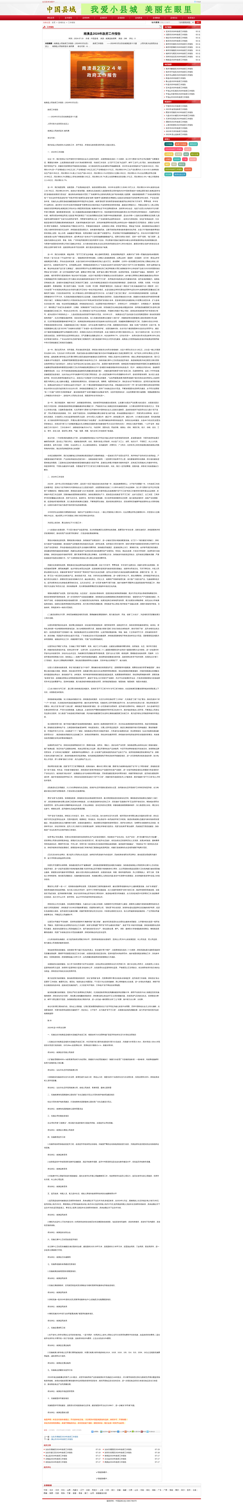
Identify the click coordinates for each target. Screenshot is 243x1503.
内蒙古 (75, 1490)
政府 (186, 154)
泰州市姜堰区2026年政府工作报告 (179, 47)
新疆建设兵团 (101, 1493)
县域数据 (156, 18)
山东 (136, 1490)
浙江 (113, 1490)
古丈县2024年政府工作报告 (115, 1459)
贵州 (188, 1490)
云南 (194, 1490)
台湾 (92, 1493)
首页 (53, 22)
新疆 (74, 1493)
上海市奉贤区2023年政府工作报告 (179, 125)
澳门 (86, 1493)
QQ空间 (105, 1432)
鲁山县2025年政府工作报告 (177, 81)
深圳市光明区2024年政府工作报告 (118, 1453)
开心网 (129, 1432)
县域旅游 (121, 18)
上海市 (168, 159)
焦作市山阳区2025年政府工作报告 (179, 75)
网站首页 (50, 18)
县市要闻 (68, 18)
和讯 (144, 1432)
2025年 (177, 159)
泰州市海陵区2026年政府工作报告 (179, 50)
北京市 (187, 149)
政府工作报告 (77, 1430)
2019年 (168, 174)
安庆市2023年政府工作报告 (177, 128)
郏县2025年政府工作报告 (176, 78)
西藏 (45, 1493)
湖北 (148, 1490)
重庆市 (181, 164)
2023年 (193, 159)
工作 (185, 159)
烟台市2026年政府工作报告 (177, 38)
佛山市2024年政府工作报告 (62, 1439)
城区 (167, 164)
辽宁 (82, 1490)
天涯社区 (152, 1432)
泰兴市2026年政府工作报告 (177, 41)
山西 (68, 1490)
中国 (45, 1490)
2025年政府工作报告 (173, 169)
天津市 (178, 154)
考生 (174, 164)
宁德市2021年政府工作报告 (177, 106)
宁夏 (68, 1493)
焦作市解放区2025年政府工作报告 (179, 69)
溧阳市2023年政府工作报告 (177, 122)
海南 (171, 1490)
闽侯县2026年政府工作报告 (177, 60)
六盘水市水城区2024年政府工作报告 (180, 115)
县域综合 (173, 18)
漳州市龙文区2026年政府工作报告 (179, 57)
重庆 (177, 1490)
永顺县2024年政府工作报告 (56, 1459)
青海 (63, 1493)
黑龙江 (94, 1490)
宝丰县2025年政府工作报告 (177, 88)
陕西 (51, 1493)
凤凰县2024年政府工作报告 (115, 1462)
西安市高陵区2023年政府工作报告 (179, 112)
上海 (101, 1490)
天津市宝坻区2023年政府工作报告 (179, 119)
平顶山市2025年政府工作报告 (177, 97)
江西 (130, 1490)
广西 (165, 1490)
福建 (124, 1490)
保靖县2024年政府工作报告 (115, 1456)
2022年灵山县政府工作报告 (177, 134)
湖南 (154, 1490)
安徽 (119, 1490)
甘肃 (57, 1493)
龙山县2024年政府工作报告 (56, 1456)
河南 (142, 1490)
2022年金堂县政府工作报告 (177, 109)
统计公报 (194, 154)
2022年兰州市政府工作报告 (177, 131)
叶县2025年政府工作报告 (176, 84)
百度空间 (137, 1432)
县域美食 (138, 18)
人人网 (121, 1432)
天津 (57, 1490)
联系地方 (191, 18)
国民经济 (193, 144)
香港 (80, 1493)
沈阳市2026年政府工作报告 (177, 35)
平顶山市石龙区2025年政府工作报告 (180, 91)
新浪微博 (114, 1432)
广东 (159, 1490)
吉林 (88, 1490)
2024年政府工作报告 (63, 1430)
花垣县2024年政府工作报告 (56, 1462)
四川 (183, 1490)
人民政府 (169, 154)
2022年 (188, 169)
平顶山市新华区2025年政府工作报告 (180, 94)
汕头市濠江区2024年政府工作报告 (59, 1453)
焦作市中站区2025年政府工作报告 (179, 72)
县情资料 (85, 18)
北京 (51, 1490)
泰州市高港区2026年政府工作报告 (179, 44)
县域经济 (103, 18)
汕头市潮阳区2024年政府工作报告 (118, 1449)
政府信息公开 (180, 174)
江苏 (107, 1490)
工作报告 (71, 22)
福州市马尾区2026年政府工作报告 (179, 53)
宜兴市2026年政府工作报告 (177, 31)
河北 (63, 1490)
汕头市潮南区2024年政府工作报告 (64, 1437)
